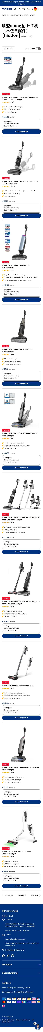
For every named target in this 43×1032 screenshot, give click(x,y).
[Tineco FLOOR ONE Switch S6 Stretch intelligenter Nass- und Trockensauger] (21, 494)
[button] (23, 9)
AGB (33, 1020)
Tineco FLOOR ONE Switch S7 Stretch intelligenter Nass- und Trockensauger (21, 602)
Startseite (5, 15)
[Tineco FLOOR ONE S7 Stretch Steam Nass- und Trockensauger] (21, 410)
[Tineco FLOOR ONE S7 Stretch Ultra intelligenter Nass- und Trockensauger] (21, 74)
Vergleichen (30, 48)
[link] (8, 895)
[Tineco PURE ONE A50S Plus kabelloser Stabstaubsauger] (21, 828)
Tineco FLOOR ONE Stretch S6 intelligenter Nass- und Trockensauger (20, 182)
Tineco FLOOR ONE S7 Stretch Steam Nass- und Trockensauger (20, 434)
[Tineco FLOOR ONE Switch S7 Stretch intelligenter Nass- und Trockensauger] (21, 578)
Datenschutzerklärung (23, 1020)
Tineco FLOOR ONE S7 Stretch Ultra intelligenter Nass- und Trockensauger (20, 98)
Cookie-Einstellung (8, 1020)
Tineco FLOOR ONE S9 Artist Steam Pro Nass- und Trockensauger (20, 768)
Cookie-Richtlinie (7, 1022)
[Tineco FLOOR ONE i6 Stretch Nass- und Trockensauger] (21, 326)
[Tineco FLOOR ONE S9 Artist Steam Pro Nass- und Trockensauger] (21, 744)
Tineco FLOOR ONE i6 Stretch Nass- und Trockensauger (17, 350)
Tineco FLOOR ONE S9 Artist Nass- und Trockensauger (16, 266)
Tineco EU (10, 1016)
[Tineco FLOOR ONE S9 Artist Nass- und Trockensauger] (21, 242)
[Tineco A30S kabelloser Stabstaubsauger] (21, 662)
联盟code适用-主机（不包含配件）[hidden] (22, 15)
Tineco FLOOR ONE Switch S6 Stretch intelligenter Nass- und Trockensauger (21, 518)
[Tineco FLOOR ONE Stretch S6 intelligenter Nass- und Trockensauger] (21, 158)
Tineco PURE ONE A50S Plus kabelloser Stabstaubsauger (16, 853)
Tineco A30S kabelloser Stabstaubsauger (18, 686)
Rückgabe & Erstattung (14, 950)
